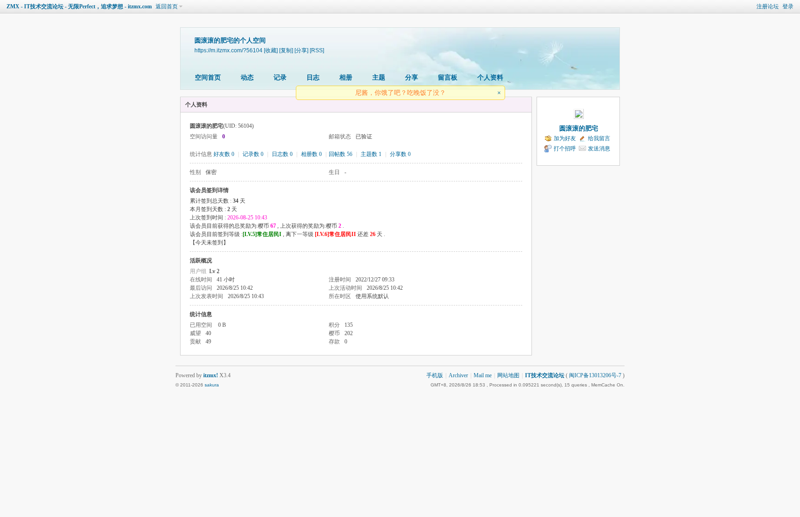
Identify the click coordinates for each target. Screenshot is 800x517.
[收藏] (271, 50)
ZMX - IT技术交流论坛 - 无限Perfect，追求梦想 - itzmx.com (79, 6)
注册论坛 (767, 6)
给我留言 (599, 138)
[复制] (286, 50)
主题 (378, 77)
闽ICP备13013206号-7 (595, 375)
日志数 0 (282, 154)
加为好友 (565, 138)
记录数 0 (253, 154)
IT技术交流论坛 (544, 375)
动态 (247, 77)
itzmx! (210, 375)
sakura (212, 384)
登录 (788, 6)
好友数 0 (223, 154)
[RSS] (317, 50)
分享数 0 (400, 154)
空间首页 (208, 77)
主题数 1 (371, 154)
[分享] (301, 50)
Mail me (483, 375)
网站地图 (508, 375)
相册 (345, 77)
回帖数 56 (340, 154)
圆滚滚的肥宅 (578, 128)
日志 (312, 77)
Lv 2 (214, 271)
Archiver (458, 375)
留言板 (447, 77)
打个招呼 (565, 148)
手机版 (434, 375)
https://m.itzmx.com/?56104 (228, 50)
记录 (280, 77)
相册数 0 (311, 154)
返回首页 (167, 6)
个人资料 (490, 77)
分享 (411, 77)
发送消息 (599, 148)
